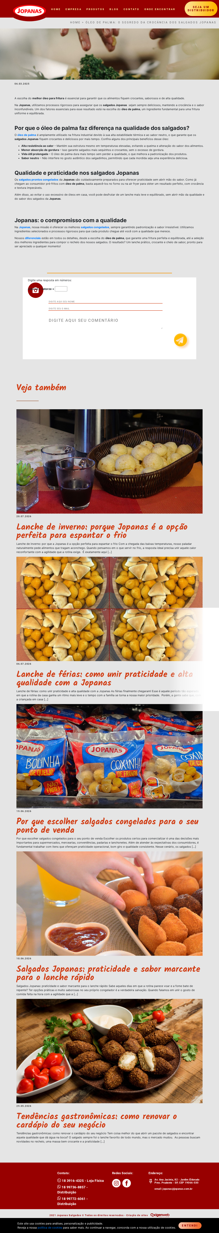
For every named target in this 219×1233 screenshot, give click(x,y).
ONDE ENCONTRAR (160, 9)
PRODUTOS (95, 9)
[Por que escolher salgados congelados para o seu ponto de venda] (109, 756)
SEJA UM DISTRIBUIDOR (201, 8)
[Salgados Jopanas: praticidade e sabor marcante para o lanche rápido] (109, 903)
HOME (56, 9)
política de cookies (50, 1227)
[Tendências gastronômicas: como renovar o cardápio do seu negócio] (109, 1050)
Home (75, 22)
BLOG (114, 9)
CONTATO (131, 9)
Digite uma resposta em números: (50, 280)
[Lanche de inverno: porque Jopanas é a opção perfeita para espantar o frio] (109, 461)
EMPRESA (73, 9)
